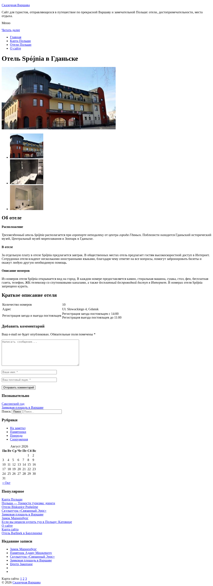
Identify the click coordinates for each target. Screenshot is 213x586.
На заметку (18, 428)
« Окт (6, 483)
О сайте (15, 48)
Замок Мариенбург (23, 549)
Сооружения (19, 439)
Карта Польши (20, 41)
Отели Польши (20, 44)
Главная (15, 37)
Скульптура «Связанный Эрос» (32, 556)
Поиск (6, 411)
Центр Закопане (21, 564)
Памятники (18, 432)
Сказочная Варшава (16, 5)
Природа (16, 435)
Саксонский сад (13, 404)
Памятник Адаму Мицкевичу (31, 553)
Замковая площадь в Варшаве (22, 407)
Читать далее (11, 30)
